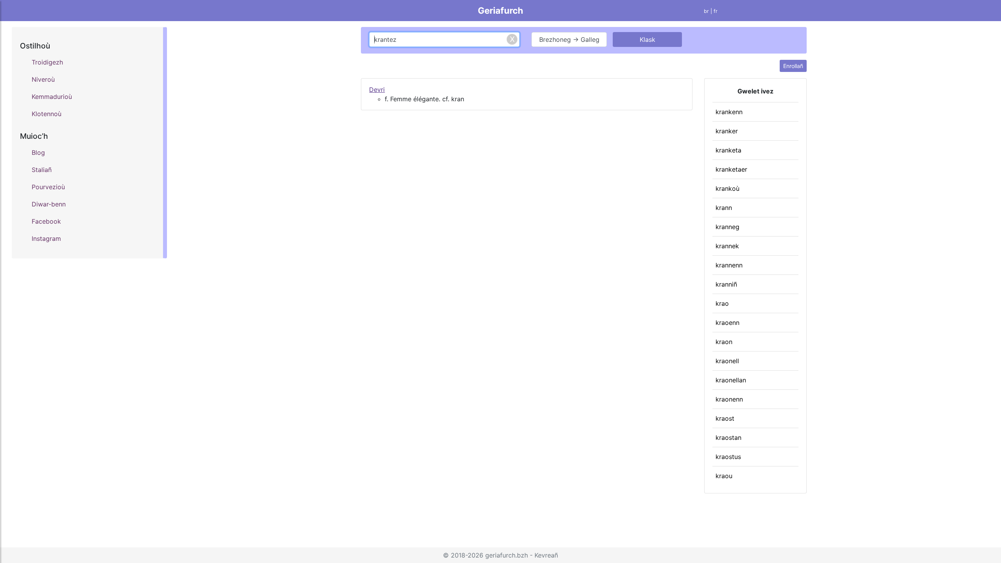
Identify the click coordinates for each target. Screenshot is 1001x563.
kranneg (727, 227)
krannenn (729, 265)
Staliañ (42, 170)
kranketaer (731, 169)
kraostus (728, 457)
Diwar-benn (49, 204)
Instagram (46, 238)
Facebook (46, 221)
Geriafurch (500, 10)
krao (722, 303)
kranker (727, 131)
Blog (38, 152)
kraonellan (731, 380)
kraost (725, 418)
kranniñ (726, 284)
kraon (724, 342)
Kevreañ (546, 555)
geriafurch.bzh (506, 555)
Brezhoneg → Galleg (569, 39)
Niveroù (43, 79)
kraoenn (727, 322)
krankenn (729, 112)
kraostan (728, 437)
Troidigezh (47, 62)
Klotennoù (46, 114)
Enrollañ (793, 66)
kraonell (727, 361)
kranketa (728, 150)
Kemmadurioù (52, 96)
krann (724, 208)
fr (716, 11)
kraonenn (729, 399)
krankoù (727, 188)
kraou (724, 476)
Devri (377, 89)
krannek (727, 246)
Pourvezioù (48, 187)
